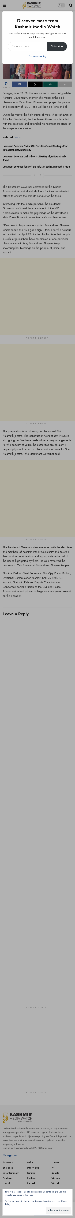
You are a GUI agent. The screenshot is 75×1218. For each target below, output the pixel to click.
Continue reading (37, 56)
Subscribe (57, 46)
